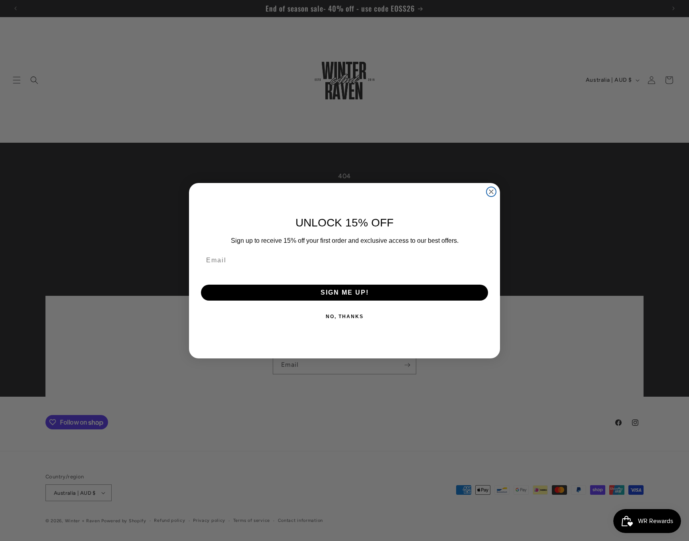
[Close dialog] (491, 192)
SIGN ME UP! (345, 292)
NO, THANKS (345, 316)
